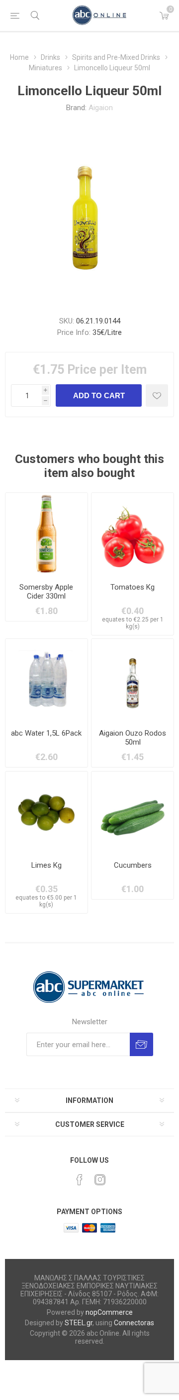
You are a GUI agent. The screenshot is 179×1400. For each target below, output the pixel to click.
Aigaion (101, 107)
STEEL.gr (78, 1323)
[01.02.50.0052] (132, 813)
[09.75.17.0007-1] (46, 680)
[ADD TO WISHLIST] (157, 395)
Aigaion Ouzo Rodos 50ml (132, 738)
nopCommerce (109, 1312)
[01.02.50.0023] (46, 813)
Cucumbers (133, 865)
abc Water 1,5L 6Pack (46, 733)
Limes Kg (46, 865)
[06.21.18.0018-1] (132, 680)
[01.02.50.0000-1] (132, 534)
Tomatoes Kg (132, 587)
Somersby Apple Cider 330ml (46, 592)
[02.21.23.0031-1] (46, 534)
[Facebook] (80, 1180)
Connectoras (134, 1323)
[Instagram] (100, 1180)
